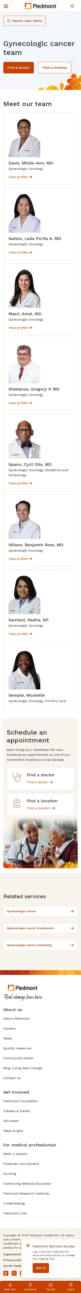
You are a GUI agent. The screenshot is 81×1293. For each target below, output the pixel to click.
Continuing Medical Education (27, 1184)
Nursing (9, 1174)
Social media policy (17, 1265)
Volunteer (11, 1121)
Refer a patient (15, 1154)
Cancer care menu (27, 21)
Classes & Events (16, 1111)
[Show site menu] (5, 6)
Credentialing (14, 1203)
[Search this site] (72, 6)
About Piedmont (16, 1018)
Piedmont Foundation (20, 1101)
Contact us (12, 1078)
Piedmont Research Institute (26, 1193)
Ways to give (13, 1131)
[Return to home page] (40, 6)
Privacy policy (13, 1260)
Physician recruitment (21, 1164)
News (7, 1038)
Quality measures (17, 1048)
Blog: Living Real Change (22, 1068)
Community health (18, 1058)
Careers (9, 1028)
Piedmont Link (15, 1213)
